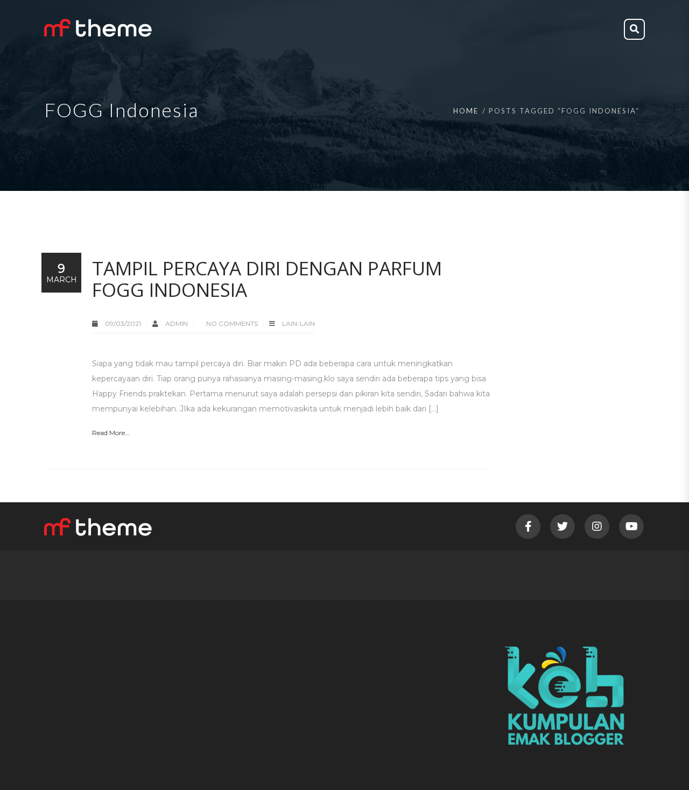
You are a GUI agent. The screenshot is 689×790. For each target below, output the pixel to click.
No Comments (232, 323)
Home (466, 110)
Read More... (111, 433)
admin (177, 323)
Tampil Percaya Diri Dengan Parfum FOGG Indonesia (267, 278)
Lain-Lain (298, 323)
